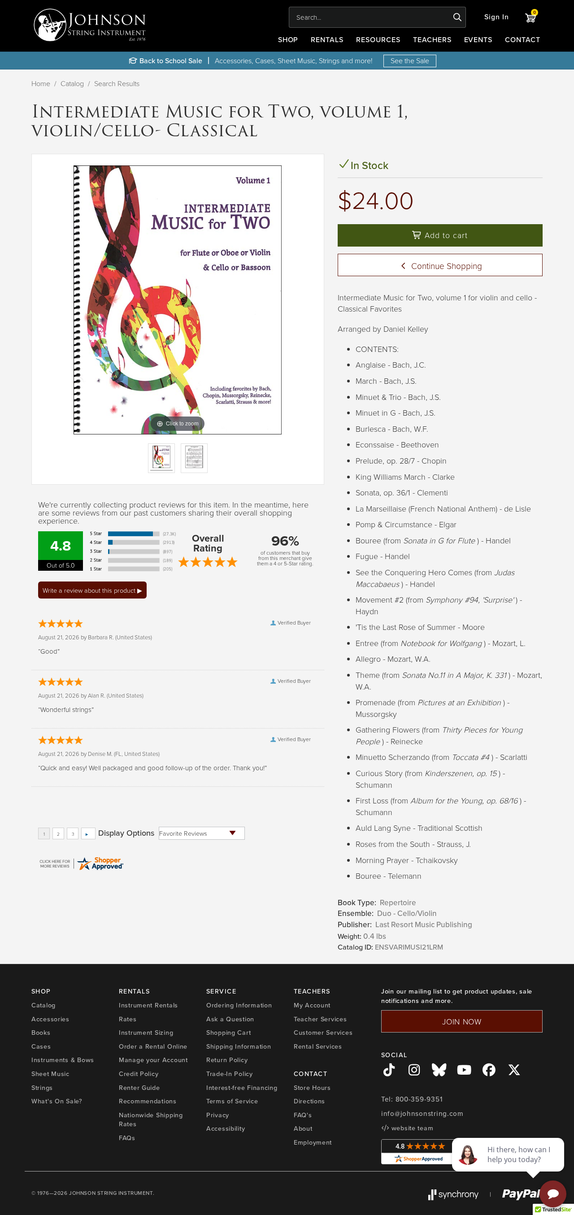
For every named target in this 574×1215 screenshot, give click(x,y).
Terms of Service (232, 1101)
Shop (288, 40)
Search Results (116, 83)
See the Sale (410, 60)
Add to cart (445, 235)
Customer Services (323, 1032)
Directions (309, 1101)
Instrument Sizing (146, 1032)
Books (41, 1032)
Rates (128, 1019)
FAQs (127, 1138)
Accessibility (225, 1128)
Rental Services (318, 1046)
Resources (378, 40)
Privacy (217, 1115)
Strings (42, 1088)
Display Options (126, 833)
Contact (522, 40)
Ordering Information (239, 1005)
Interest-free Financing (242, 1088)
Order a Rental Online (153, 1046)
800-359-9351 (419, 1099)
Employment (313, 1142)
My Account (312, 1005)
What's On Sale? (57, 1101)
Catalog (72, 83)
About (303, 1128)
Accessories (50, 1019)
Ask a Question (230, 1019)
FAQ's (303, 1115)
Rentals (327, 40)
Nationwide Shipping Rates (151, 1119)
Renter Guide (139, 1088)
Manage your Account (153, 1060)
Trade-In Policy (229, 1074)
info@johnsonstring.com (422, 1114)
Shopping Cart (228, 1032)
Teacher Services (320, 1019)
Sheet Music (50, 1074)
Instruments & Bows (62, 1060)
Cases (41, 1046)
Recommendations (148, 1101)
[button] (496, 17)
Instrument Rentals (148, 1005)
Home (40, 83)
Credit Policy (138, 1074)
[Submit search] (457, 17)
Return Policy (227, 1060)
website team (411, 1128)
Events (478, 40)
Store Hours (312, 1088)
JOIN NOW (462, 1021)
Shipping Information (238, 1046)
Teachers (432, 40)
